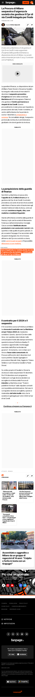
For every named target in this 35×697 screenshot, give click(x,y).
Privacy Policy (23, 603)
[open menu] (2, 2)
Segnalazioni (13, 603)
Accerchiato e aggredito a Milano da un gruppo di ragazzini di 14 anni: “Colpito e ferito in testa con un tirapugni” (17, 558)
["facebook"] (20, 585)
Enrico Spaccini (15, 25)
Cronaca (10, 471)
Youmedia (4, 603)
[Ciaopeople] (17, 692)
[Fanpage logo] (11, 2)
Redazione (4, 609)
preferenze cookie (15, 609)
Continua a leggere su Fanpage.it (17, 406)
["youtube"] (12, 585)
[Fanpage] (17, 640)
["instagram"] (8, 585)
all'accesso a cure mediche (11, 243)
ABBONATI (26, 2)
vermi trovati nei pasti (13, 241)
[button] (32, 24)
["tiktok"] (3, 585)
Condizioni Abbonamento (19, 606)
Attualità (4, 471)
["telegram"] (25, 585)
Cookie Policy (5, 606)
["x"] (16, 585)
